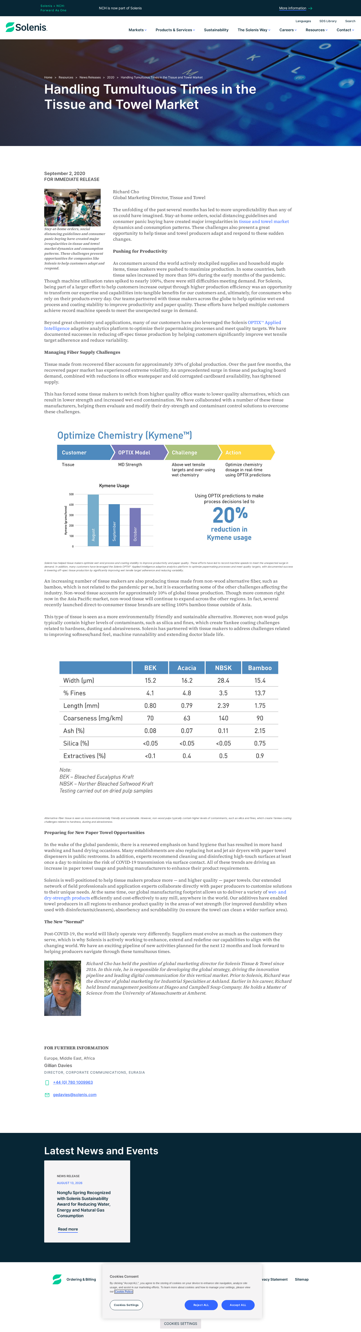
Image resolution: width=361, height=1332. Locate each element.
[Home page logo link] (26, 32)
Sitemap (302, 1279)
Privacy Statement (272, 1279)
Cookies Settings (180, 1323)
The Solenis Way (253, 30)
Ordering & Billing (81, 1279)
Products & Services (174, 30)
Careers (287, 30)
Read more (68, 1229)
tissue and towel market (264, 221)
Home (48, 77)
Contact (344, 30)
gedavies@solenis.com (75, 1094)
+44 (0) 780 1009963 (73, 1082)
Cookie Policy (124, 1291)
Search (350, 21)
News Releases (90, 77)
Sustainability (216, 30)
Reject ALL (201, 1305)
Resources (316, 30)
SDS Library (328, 21)
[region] (182, 1291)
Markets (137, 30)
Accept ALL (238, 1305)
